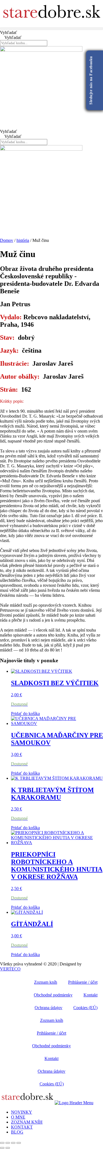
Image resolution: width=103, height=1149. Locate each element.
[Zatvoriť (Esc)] (18, 1143)
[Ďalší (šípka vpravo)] (7, 1148)
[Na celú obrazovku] (7, 1143)
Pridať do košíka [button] (25, 713)
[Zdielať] (13, 1143)
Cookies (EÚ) (85, 1007)
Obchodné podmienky (53, 995)
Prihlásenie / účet (83, 982)
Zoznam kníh (45, 982)
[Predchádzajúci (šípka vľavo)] (2, 1148)
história (22, 240)
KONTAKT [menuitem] (22, 1127)
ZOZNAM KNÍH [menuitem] (27, 1122)
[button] (51, 28)
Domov (6, 240)
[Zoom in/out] (2, 1143)
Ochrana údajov (48, 1007)
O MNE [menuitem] (18, 1117)
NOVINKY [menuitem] (21, 1112)
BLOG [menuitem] (17, 1132)
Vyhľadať (8, 32)
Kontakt (90, 995)
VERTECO (10, 969)
